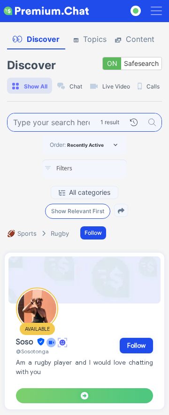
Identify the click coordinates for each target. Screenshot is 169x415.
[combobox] (84, 169)
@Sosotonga (32, 351)
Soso (25, 342)
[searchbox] (98, 168)
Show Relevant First (77, 211)
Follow (93, 232)
